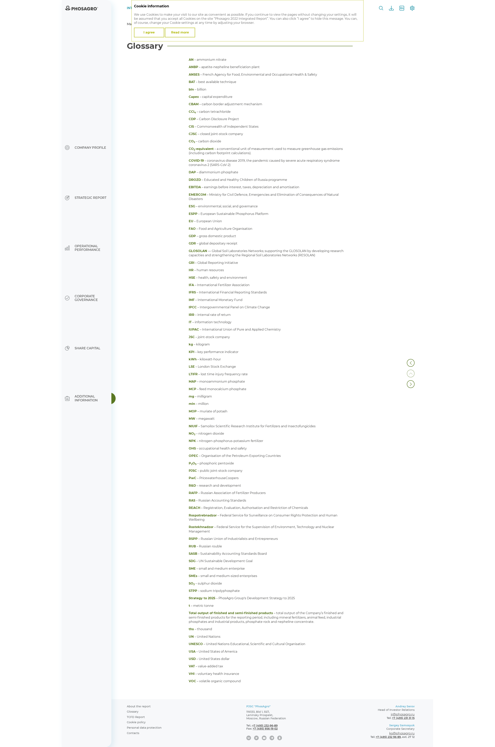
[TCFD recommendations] (411, 363)
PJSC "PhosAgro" (258, 706)
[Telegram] (272, 738)
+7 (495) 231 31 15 (403, 718)
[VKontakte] (248, 738)
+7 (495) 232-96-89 (265, 725)
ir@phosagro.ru (403, 714)
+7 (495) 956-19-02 (265, 728)
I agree (149, 32)
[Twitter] (256, 738)
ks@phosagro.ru (402, 733)
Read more (180, 32)
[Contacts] (411, 384)
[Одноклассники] (279, 738)
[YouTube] (264, 738)
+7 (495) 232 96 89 (388, 737)
